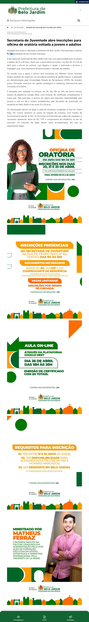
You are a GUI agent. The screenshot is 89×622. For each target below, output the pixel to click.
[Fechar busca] (79, 20)
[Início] (7, 27)
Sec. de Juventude (17, 27)
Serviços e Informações (22, 20)
